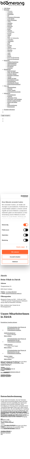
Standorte (9, 89)
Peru (8, 44)
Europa (9, 56)
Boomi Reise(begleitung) (13, 84)
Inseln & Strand (11, 71)
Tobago (9, 47)
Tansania (9, 30)
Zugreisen (10, 68)
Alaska (9, 35)
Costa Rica (10, 39)
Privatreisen (10, 66)
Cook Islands (10, 18)
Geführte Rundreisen (12, 62)
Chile (8, 42)
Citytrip (9, 77)
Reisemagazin (11, 106)
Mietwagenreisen (11, 65)
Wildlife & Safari (11, 78)
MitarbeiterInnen (11, 87)
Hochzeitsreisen (11, 81)
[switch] (25, 230)
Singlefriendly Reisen (13, 83)
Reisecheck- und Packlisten (14, 99)
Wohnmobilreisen (12, 63)
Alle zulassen (15, 252)
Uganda (9, 27)
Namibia (9, 24)
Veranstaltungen (11, 94)
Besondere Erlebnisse (13, 75)
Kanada (9, 33)
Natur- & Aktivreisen (12, 72)
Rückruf (3, 376)
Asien (8, 53)
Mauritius (9, 50)
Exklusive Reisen (11, 74)
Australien (10, 12)
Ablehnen (15, 261)
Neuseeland (10, 14)
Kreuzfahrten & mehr (13, 80)
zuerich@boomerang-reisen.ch (13, 293)
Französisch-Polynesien (13, 17)
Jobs (8, 103)
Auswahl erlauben (15, 256)
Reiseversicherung (12, 105)
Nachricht (7, 376)
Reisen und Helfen (12, 102)
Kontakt (9, 109)
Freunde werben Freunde (14, 100)
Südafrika (9, 23)
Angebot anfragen (5, 374)
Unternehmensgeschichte (13, 92)
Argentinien (10, 41)
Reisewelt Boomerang (13, 59)
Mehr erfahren (8, 336)
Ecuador (9, 45)
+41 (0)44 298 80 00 (11, 292)
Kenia (8, 29)
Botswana (10, 26)
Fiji (8, 15)
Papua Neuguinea (12, 20)
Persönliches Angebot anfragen (9, 322)
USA (8, 36)
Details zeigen (20, 247)
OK (2, 434)
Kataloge (9, 96)
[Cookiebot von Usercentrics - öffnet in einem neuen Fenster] (21, 196)
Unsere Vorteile (11, 90)
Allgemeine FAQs (12, 97)
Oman (9, 54)
